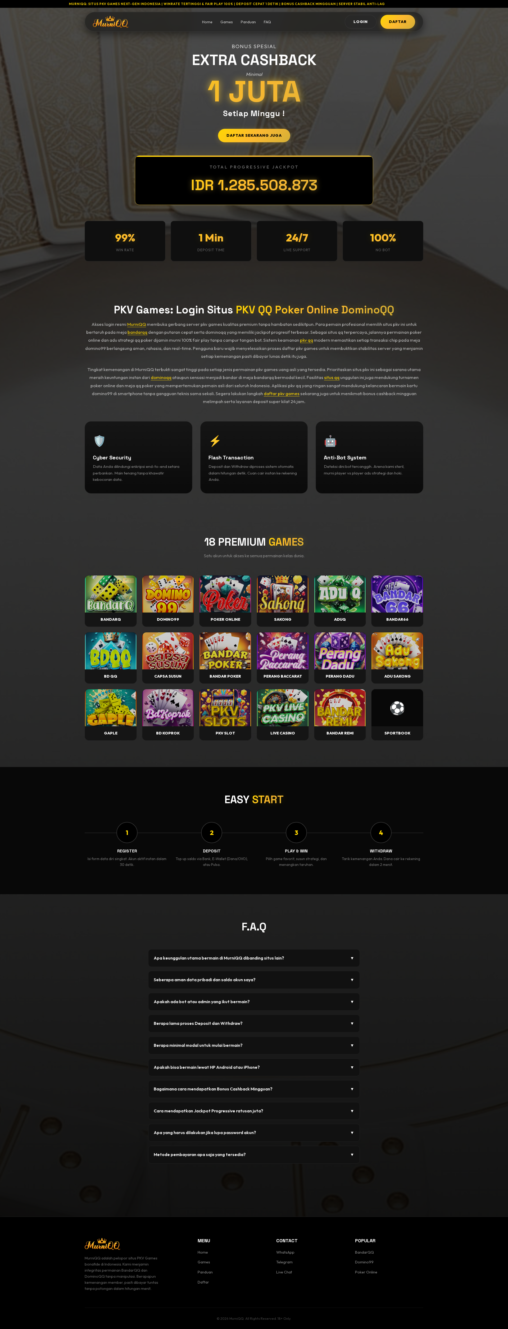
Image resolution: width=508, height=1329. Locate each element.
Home (207, 22)
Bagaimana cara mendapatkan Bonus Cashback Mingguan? (254, 1088)
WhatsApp (285, 1252)
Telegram (284, 1262)
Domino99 (364, 1262)
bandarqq (137, 332)
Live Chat (284, 1272)
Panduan (248, 22)
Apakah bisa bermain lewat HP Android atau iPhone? (254, 1067)
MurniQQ (136, 324)
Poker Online (366, 1272)
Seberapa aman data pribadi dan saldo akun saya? (254, 979)
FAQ (267, 22)
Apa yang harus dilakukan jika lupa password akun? (254, 1132)
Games (226, 22)
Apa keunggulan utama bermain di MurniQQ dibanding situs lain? (254, 958)
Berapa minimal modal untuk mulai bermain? (254, 1045)
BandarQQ (364, 1252)
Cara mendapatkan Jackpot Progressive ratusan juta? (254, 1110)
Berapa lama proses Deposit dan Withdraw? (254, 1023)
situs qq (331, 377)
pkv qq (306, 340)
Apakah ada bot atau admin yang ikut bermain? (254, 1001)
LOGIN (360, 21)
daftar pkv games (282, 393)
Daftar (203, 1282)
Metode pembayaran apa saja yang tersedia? (254, 1154)
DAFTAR (398, 21)
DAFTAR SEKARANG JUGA (254, 135)
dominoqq (161, 377)
